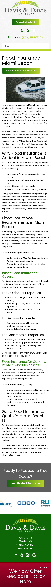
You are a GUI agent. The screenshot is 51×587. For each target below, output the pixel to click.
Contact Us (26, 548)
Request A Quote (24, 22)
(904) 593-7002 (32, 37)
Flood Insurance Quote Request (21, 70)
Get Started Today (24, 483)
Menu (7, 46)
